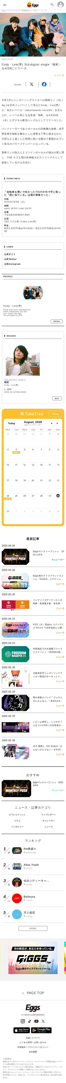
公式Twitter (10, 259)
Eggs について (33, 1038)
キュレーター (48, 820)
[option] (33, 957)
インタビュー (17, 827)
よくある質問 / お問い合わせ (33, 1042)
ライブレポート (48, 814)
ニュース (43, 10)
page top (35, 993)
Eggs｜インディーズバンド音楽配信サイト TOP (19, 10)
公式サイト (10, 254)
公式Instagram (12, 264)
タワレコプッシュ (17, 814)
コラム (17, 820)
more (33, 928)
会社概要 (33, 1052)
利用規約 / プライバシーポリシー (33, 1047)
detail (56, 321)
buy (57, 398)
